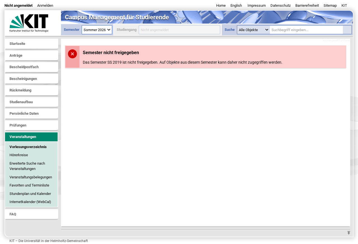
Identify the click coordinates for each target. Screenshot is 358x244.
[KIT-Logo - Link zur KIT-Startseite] (33, 23)
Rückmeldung (20, 90)
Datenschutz (280, 5)
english (236, 5)
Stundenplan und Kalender (30, 194)
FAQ (13, 214)
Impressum (257, 5)
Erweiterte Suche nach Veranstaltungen (27, 166)
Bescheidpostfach (24, 67)
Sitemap (330, 5)
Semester (71, 29)
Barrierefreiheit (307, 5)
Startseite (17, 44)
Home (221, 5)
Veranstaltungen (23, 137)
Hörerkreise (19, 155)
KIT (344, 5)
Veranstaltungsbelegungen (31, 177)
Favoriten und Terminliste (29, 185)
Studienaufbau (21, 102)
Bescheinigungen (23, 79)
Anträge (16, 55)
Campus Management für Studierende (117, 17)
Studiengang (126, 29)
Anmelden (45, 5)
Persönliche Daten (24, 113)
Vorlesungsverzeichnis (28, 147)
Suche (230, 29)
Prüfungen (18, 125)
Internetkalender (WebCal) (30, 202)
